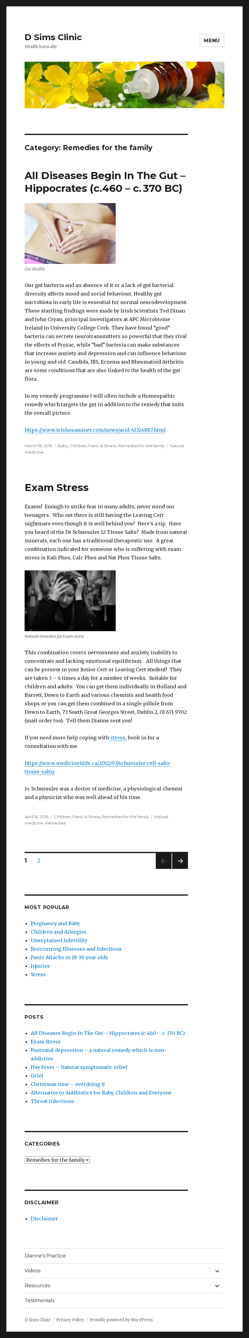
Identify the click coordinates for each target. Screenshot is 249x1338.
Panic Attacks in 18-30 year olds (69, 957)
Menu (212, 40)
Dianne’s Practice (45, 1256)
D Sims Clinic (53, 37)
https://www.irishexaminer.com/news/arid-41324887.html (95, 430)
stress (117, 738)
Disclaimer (44, 1218)
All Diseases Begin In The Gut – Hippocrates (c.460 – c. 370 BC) (108, 1033)
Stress (38, 974)
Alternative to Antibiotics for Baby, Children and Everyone (101, 1093)
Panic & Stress (102, 445)
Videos (32, 1271)
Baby (63, 445)
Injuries (40, 966)
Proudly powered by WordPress (121, 1319)
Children (78, 445)
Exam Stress (57, 487)
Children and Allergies (59, 932)
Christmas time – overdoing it (68, 1084)
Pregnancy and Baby (55, 923)
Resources (37, 1285)
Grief (37, 1076)
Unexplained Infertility (59, 940)
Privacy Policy (70, 1319)
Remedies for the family (141, 445)
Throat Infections (52, 1101)
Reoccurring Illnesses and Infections (76, 949)
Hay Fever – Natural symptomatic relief (79, 1067)
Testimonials (39, 1300)
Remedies (55, 823)
